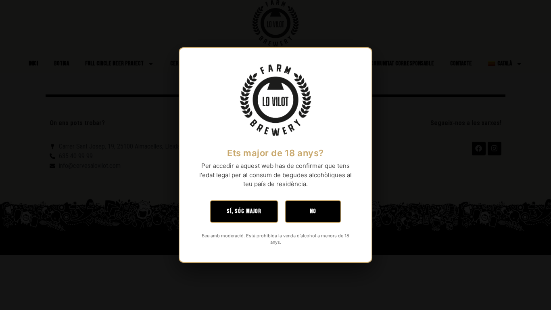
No (313, 211)
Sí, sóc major (244, 211)
